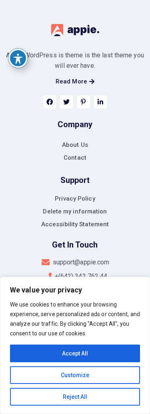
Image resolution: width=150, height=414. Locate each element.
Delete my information (75, 211)
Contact (75, 157)
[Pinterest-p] (83, 101)
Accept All (75, 353)
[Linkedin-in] (100, 101)
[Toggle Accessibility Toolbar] (18, 58)
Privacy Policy (75, 198)
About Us (75, 144)
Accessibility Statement (75, 224)
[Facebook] (49, 101)
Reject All (75, 397)
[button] (75, 82)
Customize (75, 375)
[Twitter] (66, 101)
